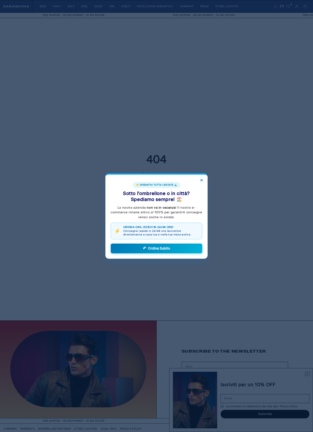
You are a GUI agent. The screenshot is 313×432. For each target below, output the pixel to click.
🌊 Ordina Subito (156, 248)
